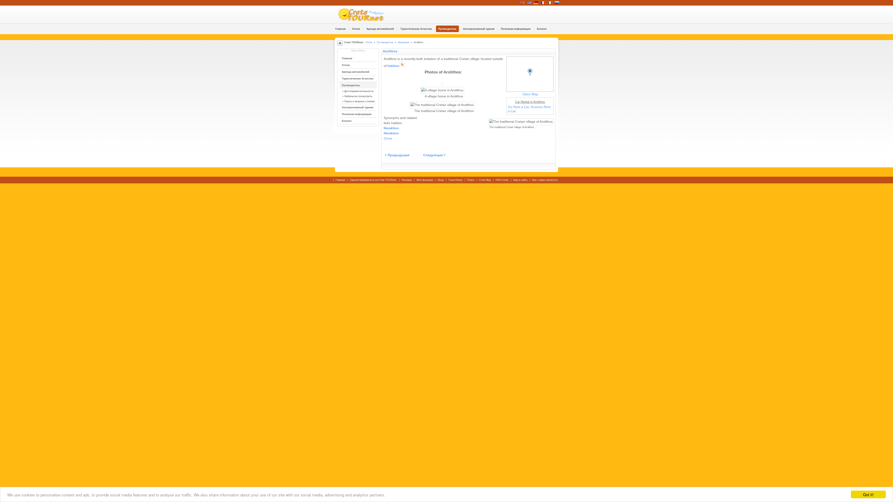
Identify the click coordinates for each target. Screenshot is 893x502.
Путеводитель (385, 42)
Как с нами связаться (545, 179)
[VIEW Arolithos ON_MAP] (531, 76)
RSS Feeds (502, 179)
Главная (340, 179)
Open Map (530, 94)
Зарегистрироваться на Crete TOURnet (373, 179)
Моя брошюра (425, 179)
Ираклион (403, 42)
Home (369, 42)
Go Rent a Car (518, 107)
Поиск (470, 179)
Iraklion (393, 66)
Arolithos (390, 51)
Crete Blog (485, 179)
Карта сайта (520, 179)
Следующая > (434, 155)
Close (388, 138)
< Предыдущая (397, 155)
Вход (440, 179)
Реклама (407, 179)
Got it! (868, 494)
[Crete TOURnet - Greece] (366, 14)
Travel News (455, 179)
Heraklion (391, 128)
